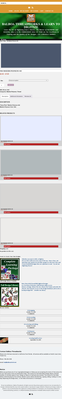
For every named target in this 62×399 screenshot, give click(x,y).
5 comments (31, 313)
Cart (41, 11)
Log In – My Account (21, 11)
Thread (19, 91)
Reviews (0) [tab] (28, 96)
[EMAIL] (29, 7)
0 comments (31, 320)
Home (11, 11)
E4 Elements (31, 331)
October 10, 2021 (31, 312)
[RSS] (32, 7)
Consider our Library (40, 290)
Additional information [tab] (16, 96)
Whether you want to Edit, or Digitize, (33, 259)
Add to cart (10, 85)
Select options (7, 144)
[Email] (30, 394)
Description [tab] (5, 96)
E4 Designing (31, 310)
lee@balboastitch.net (10, 362)
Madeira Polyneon (12, 91)
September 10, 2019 (35, 340)
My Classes (34, 11)
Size (2, 80)
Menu (4, 39)
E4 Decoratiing (31, 317)
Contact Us (49, 11)
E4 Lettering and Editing (31, 324)
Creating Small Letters (35, 338)
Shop (4, 41)
